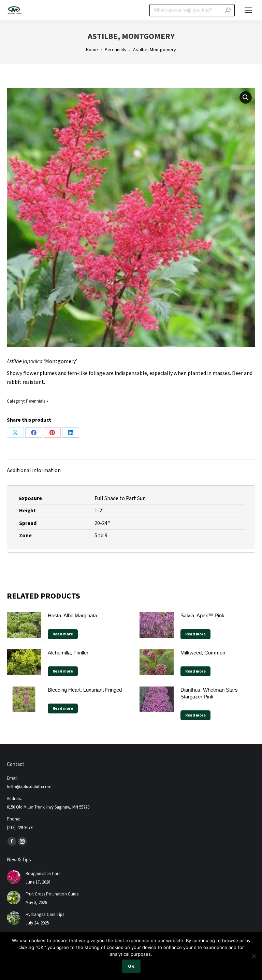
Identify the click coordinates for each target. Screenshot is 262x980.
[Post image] (13, 877)
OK (131, 966)
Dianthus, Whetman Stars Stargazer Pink (209, 693)
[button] (245, 97)
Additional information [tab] (34, 470)
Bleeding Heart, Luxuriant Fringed (85, 690)
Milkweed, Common (202, 652)
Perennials (35, 401)
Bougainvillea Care (43, 874)
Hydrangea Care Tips (45, 914)
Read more (63, 634)
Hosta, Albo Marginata (72, 615)
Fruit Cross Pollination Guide (52, 894)
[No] (253, 956)
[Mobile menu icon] (248, 10)
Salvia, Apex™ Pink (202, 615)
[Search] (228, 10)
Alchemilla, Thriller (68, 652)
